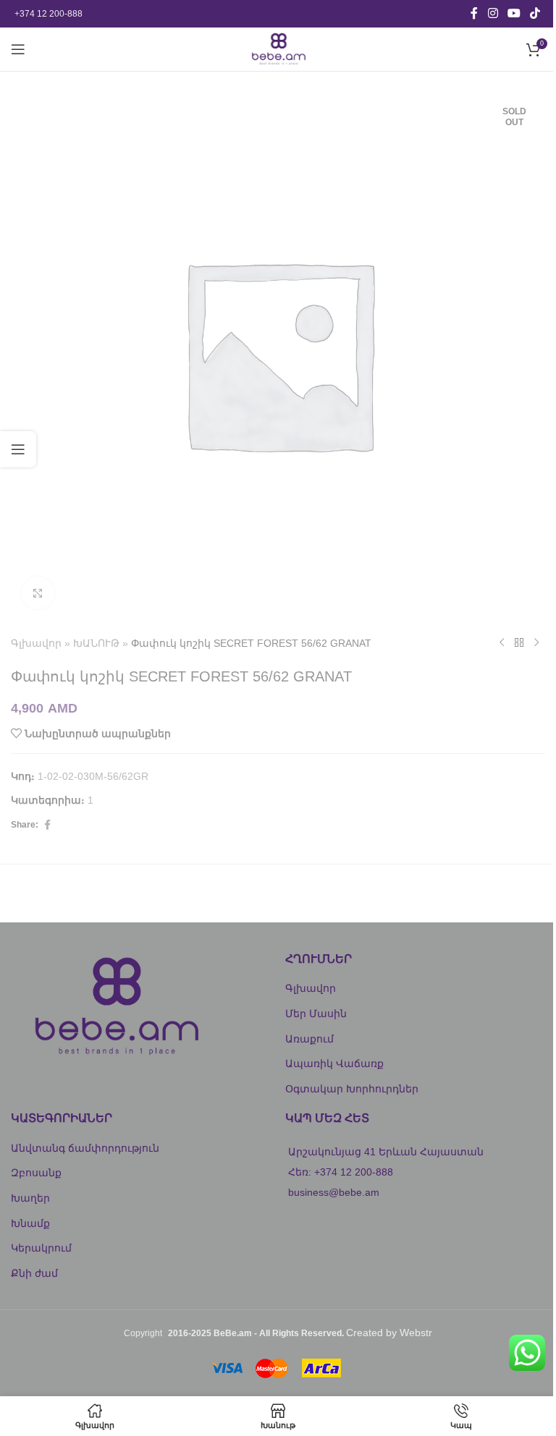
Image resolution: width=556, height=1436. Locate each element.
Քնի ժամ (34, 1273)
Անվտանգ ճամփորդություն (85, 1148)
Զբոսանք (36, 1172)
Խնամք (30, 1223)
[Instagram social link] (492, 13)
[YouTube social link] (513, 13)
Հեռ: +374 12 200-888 (340, 1172)
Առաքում (309, 1039)
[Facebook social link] (474, 13)
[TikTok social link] (535, 13)
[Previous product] (501, 643)
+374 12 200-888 (48, 14)
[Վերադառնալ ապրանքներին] (519, 643)
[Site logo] (277, 48)
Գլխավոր (36, 643)
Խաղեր (30, 1198)
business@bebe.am (333, 1192)
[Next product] (536, 643)
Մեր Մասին (316, 1013)
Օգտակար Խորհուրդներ (351, 1089)
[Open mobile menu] (18, 49)
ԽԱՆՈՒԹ (96, 643)
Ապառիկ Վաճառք (334, 1063)
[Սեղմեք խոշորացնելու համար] (38, 593)
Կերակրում (41, 1248)
